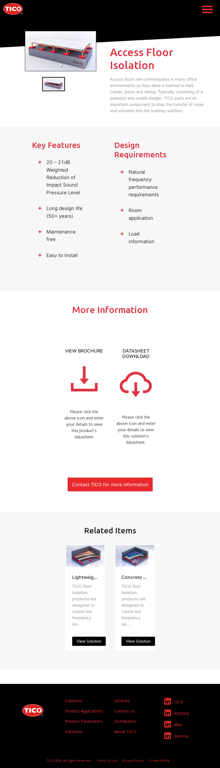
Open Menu (207, 9)
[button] (61, 65)
